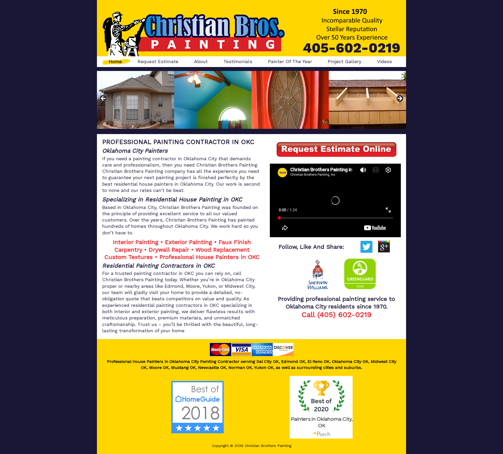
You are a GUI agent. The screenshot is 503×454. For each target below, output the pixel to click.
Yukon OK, (264, 367)
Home (115, 61)
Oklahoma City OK (350, 361)
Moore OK (159, 367)
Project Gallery (344, 61)
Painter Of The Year (290, 61)
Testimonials (237, 61)
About (201, 61)
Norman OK (240, 367)
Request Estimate (158, 61)
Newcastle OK (212, 367)
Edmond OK (293, 361)
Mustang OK (183, 367)
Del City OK (267, 361)
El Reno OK (319, 361)
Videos (384, 61)
